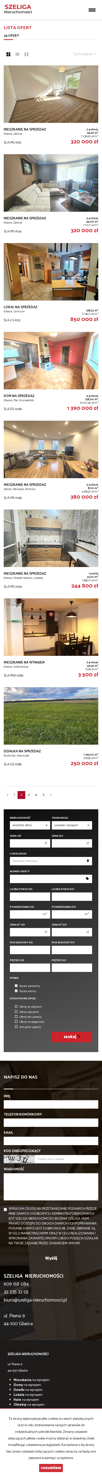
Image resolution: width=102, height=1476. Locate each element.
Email (8, 1133)
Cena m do (59, 925)
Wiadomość (14, 1169)
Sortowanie (83, 54)
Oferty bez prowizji (31, 1017)
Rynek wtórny (28, 991)
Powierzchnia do (64, 907)
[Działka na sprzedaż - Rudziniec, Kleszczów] (51, 729)
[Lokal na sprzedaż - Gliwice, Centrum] (51, 285)
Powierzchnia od (22, 907)
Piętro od (17, 960)
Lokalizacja (18, 854)
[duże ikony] (8, 55)
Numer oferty (20, 871)
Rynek (14, 978)
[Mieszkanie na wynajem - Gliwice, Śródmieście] (51, 640)
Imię (7, 1096)
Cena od (15, 836)
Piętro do (59, 960)
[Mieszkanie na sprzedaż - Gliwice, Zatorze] (51, 107)
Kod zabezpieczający (22, 1151)
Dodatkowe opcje (23, 999)
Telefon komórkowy (23, 1114)
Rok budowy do (63, 943)
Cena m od (17, 925)
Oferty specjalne (29, 1012)
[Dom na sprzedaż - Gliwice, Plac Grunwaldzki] (51, 374)
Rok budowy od (21, 943)
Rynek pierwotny (30, 986)
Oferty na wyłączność (32, 1022)
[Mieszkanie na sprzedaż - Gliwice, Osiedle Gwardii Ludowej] (51, 551)
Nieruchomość (20, 818)
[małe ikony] (17, 55)
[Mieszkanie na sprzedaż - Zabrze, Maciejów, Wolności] (51, 463)
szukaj (70, 1037)
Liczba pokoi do (63, 889)
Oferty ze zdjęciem (31, 1007)
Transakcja (60, 818)
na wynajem (32, 1380)
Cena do (57, 836)
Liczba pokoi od (21, 889)
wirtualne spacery (30, 1027)
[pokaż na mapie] (26, 55)
